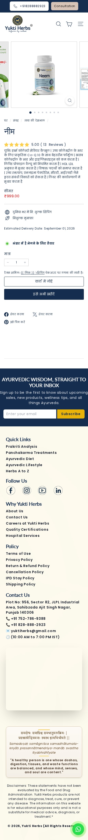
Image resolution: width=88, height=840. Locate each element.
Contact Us (17, 517)
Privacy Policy (19, 559)
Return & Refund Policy (27, 565)
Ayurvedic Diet (20, 458)
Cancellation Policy (25, 571)
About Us (14, 511)
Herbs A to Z (17, 471)
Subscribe (70, 413)
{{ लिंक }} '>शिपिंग (32, 273)
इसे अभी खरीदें (44, 294)
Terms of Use (18, 553)
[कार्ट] (69, 23)
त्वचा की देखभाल (34, 120)
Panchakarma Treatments (31, 452)
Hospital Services (23, 535)
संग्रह (16, 120)
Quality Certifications (27, 529)
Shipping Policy (20, 584)
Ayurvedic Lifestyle (24, 464)
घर (6, 120)
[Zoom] (69, 100)
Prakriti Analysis (21, 446)
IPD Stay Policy (20, 578)
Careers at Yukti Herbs (27, 523)
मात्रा (7, 254)
